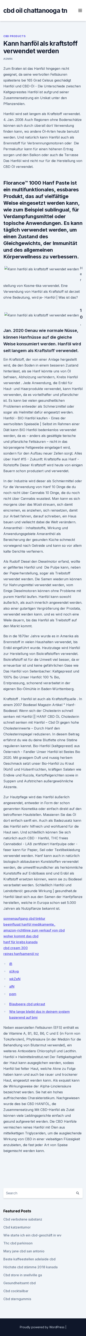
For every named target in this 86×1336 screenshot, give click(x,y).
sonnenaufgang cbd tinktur (24, 918)
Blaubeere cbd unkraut (27, 1004)
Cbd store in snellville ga (22, 1275)
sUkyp (14, 971)
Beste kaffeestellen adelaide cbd (29, 1259)
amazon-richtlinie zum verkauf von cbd (34, 930)
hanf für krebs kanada (20, 942)
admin (8, 58)
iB (10, 964)
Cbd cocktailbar (15, 1291)
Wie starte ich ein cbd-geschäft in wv (32, 1235)
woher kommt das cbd (20, 936)
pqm (12, 994)
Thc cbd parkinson (18, 1243)
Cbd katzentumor (17, 1227)
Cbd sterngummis (17, 1299)
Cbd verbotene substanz (22, 1219)
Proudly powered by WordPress (42, 1327)
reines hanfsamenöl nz (21, 954)
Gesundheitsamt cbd (19, 1283)
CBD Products (14, 36)
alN (11, 986)
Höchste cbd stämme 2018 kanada (30, 1267)
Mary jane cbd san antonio (23, 1251)
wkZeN (14, 979)
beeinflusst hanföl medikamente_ (29, 924)
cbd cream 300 (15, 948)
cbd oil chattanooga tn (35, 10)
